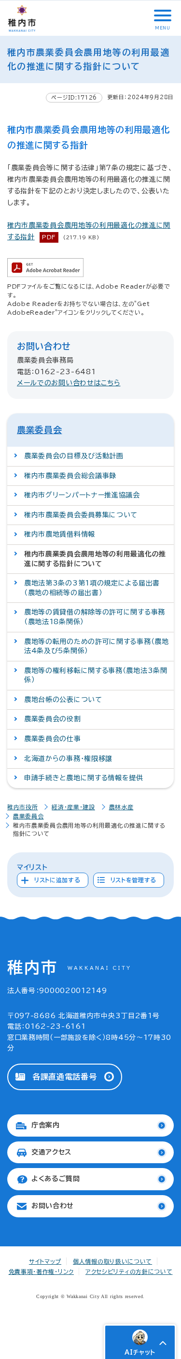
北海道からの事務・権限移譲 (68, 758)
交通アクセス (51, 1152)
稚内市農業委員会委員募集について (81, 514)
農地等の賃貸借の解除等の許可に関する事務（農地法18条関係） (94, 617)
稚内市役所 (22, 807)
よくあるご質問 (55, 1178)
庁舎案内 (45, 1125)
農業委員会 (39, 429)
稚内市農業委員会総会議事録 (70, 475)
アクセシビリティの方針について (129, 1271)
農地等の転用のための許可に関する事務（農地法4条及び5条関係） (96, 646)
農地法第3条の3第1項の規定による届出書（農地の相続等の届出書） (92, 588)
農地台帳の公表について (63, 699)
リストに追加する (57, 880)
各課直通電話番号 (64, 1077)
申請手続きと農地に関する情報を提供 (83, 777)
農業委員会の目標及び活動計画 (74, 456)
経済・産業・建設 (73, 807)
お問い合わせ (52, 1205)
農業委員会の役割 (52, 719)
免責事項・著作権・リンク (41, 1271)
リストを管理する (134, 880)
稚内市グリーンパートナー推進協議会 (82, 495)
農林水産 (121, 807)
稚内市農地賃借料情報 (59, 534)
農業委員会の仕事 (52, 738)
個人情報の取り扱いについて (112, 1261)
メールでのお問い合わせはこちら (69, 383)
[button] (161, 15)
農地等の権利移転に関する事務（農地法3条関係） (95, 675)
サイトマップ (45, 1261)
